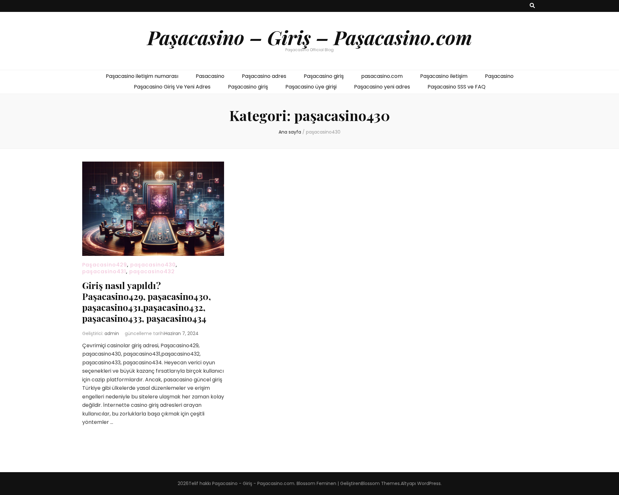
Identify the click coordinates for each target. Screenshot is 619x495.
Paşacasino (499, 76)
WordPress (429, 483)
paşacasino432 (152, 271)
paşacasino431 (104, 271)
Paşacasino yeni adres (382, 86)
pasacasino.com (382, 76)
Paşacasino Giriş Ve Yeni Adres (172, 86)
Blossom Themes (380, 483)
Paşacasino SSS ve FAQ (456, 86)
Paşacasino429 (104, 264)
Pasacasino (210, 76)
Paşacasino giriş (324, 76)
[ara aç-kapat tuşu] (532, 6)
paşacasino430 (153, 264)
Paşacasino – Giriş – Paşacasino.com (309, 37)
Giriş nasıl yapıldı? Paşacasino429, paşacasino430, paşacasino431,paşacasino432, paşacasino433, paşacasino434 (146, 301)
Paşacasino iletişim (443, 76)
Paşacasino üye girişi (311, 86)
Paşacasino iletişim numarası (142, 76)
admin (111, 333)
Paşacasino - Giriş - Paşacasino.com (253, 483)
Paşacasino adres (264, 76)
